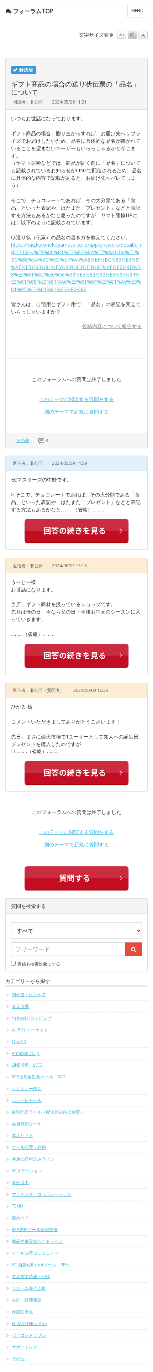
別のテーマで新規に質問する (76, 411)
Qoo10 (19, 1042)
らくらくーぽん (27, 1088)
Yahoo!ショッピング (32, 1018)
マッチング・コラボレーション (42, 1194)
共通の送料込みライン (33, 1159)
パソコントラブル (29, 1335)
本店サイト (22, 1135)
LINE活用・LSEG (27, 1065)
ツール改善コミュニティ (35, 1253)
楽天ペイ (20, 1218)
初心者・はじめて (29, 995)
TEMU (17, 1206)
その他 (22, 440)
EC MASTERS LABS (29, 1323)
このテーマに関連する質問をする (76, 399)
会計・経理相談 (27, 1300)
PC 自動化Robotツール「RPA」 (42, 1265)
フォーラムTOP (33, 11)
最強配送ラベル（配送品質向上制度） (48, 1112)
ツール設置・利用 (29, 1147)
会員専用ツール (27, 1124)
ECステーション (27, 1171)
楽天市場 (20, 1006)
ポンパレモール (27, 1100)
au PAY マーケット (30, 1030)
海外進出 (20, 1182)
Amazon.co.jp (25, 1053)
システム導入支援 (29, 1288)
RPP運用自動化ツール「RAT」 (41, 1077)
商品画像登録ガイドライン (37, 1241)
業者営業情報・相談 (31, 1276)
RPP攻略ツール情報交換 (35, 1229)
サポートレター (27, 1347)
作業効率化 (22, 1312)
